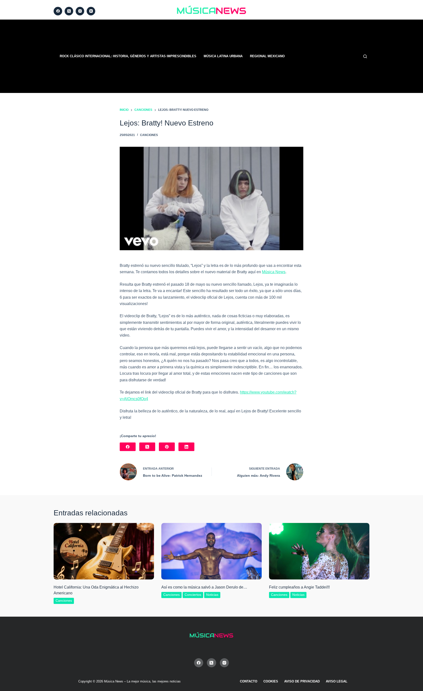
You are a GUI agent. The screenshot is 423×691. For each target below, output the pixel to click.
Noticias (212, 595)
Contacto (248, 681)
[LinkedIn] (186, 446)
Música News (273, 272)
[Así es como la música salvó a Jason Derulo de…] (211, 551)
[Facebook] (58, 11)
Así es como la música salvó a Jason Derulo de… (204, 587)
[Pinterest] (167, 446)
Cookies (270, 681)
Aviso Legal (336, 681)
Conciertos (193, 595)
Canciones (149, 135)
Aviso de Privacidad (302, 681)
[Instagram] (80, 11)
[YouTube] (91, 11)
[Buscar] (365, 56)
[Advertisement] (272, 56)
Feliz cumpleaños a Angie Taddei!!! (299, 587)
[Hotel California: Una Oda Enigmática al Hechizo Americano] (104, 551)
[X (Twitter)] (69, 11)
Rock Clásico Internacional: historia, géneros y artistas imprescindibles (128, 56)
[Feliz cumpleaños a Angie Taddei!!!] (319, 551)
